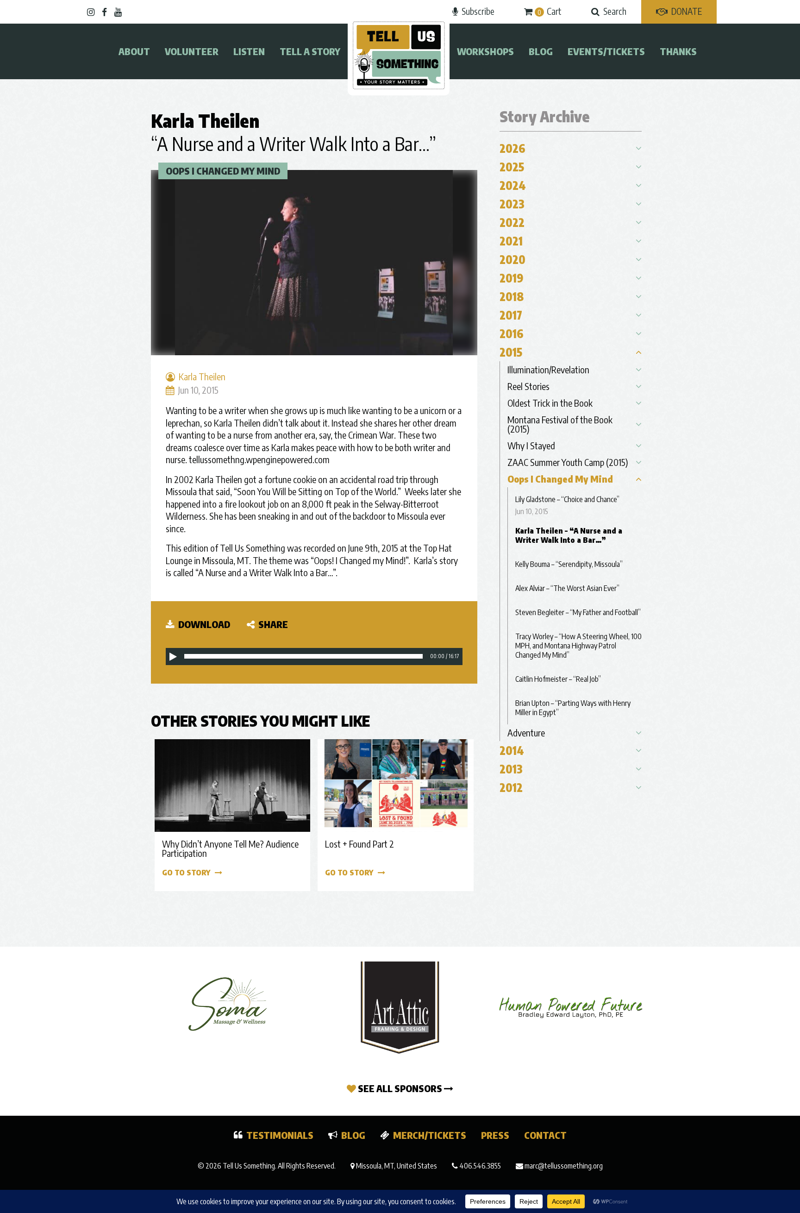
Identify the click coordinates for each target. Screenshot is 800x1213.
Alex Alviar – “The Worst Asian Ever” (567, 588)
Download (203, 624)
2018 (512, 296)
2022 (512, 222)
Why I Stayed (531, 445)
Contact (545, 1135)
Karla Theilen (205, 120)
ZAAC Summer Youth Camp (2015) (567, 462)
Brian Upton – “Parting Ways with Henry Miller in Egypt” (573, 707)
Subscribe (478, 11)
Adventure (526, 732)
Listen (249, 51)
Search (614, 11)
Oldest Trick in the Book (550, 403)
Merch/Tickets (429, 1135)
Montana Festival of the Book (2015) (559, 424)
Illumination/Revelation (548, 369)
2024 (513, 185)
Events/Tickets (606, 51)
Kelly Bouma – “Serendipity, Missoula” (569, 564)
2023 (512, 204)
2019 (512, 278)
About (134, 51)
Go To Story (186, 872)
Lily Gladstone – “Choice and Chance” (567, 499)
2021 (511, 241)
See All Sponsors (400, 1088)
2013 (511, 769)
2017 (511, 315)
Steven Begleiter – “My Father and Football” (578, 612)
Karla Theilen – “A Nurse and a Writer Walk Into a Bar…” (568, 535)
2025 (512, 167)
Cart (550, 11)
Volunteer (192, 51)
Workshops (485, 51)
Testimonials (279, 1135)
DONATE (686, 11)
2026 (512, 148)
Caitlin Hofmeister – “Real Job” (558, 679)
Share (272, 624)
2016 (512, 333)
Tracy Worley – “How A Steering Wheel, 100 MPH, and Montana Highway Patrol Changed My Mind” (578, 646)
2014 (512, 750)
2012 (511, 787)
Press (495, 1135)
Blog (541, 51)
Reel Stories (528, 386)
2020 (512, 259)
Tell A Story (310, 51)
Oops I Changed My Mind (223, 170)
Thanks (678, 51)
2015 (511, 352)
